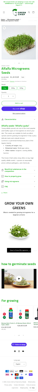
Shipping (12, 81)
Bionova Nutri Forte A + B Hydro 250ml (9, 324)
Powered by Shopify (20, 381)
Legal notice (15, 387)
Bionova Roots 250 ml (24, 323)
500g (21, 88)
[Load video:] (19, 278)
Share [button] (5, 192)
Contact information (19, 385)
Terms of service (30, 385)
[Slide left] (15, 63)
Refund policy (31, 381)
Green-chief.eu (11, 381)
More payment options (19, 113)
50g (5, 88)
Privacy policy (8, 385)
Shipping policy (24, 387)
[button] (4, 12)
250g (13, 88)
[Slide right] (23, 63)
